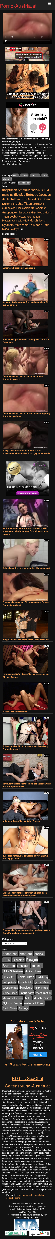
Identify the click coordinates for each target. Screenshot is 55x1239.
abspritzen (9, 189)
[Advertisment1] (27, 81)
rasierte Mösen (32, 224)
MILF (26, 220)
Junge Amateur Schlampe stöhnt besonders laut (26, 639)
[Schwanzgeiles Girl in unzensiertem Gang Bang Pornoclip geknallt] (27, 729)
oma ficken (39, 1195)
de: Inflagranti (24, 182)
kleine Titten (10, 993)
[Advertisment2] (27, 119)
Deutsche (35, 175)
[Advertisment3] (27, 478)
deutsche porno (13, 1197)
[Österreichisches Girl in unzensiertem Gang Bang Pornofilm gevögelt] (27, 397)
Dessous (45, 194)
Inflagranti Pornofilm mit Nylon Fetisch (21, 821)
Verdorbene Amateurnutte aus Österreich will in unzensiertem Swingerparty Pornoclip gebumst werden (25, 531)
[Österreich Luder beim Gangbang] (27, 251)
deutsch (24, 175)
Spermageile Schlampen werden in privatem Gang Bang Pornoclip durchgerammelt (26, 931)
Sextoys (14, 229)
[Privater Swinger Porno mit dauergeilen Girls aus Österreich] (27, 322)
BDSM (45, 190)
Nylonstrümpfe (11, 224)
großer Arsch (38, 208)
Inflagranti (7, 179)
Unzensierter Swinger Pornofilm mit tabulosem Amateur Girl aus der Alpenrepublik (25, 894)
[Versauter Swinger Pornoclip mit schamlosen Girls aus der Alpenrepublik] (27, 767)
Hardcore (24, 212)
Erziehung (38, 203)
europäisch (8, 208)
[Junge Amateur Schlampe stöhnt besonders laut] (27, 622)
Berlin (15, 175)
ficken (44, 175)
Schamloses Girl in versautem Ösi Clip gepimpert (26, 568)
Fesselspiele (23, 208)
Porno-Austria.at (18, 5)
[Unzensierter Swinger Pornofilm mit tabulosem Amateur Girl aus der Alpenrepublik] (27, 876)
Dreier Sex (8, 204)
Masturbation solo (12, 220)
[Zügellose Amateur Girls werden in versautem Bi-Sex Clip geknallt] (27, 839)
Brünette (32, 194)
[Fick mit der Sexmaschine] (27, 695)
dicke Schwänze (23, 199)
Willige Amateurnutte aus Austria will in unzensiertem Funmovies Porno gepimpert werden (27, 452)
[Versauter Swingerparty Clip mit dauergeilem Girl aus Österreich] (27, 285)
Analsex (35, 190)
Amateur (24, 189)
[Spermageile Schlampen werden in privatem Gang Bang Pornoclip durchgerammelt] (27, 913)
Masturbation (32, 216)
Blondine (7, 194)
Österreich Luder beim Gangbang (19, 267)
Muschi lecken (38, 220)
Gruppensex (9, 212)
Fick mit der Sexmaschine (15, 711)
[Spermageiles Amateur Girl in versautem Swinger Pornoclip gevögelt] (27, 585)
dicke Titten (42, 199)
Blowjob (19, 194)
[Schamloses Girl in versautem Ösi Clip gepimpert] (27, 551)
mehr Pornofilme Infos (12, 164)
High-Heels (37, 212)
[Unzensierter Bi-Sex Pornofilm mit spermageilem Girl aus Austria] (27, 657)
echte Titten (24, 203)
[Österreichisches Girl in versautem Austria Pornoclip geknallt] (27, 360)
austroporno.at (25, 1195)
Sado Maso (10, 1008)
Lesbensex (16, 216)
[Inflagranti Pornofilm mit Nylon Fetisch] (27, 804)
